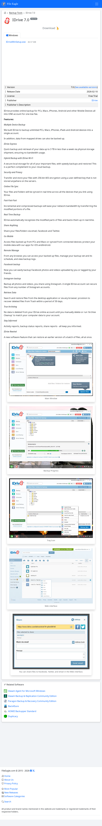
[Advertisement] (51, 64)
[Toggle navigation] (96, 4)
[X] (34, 770)
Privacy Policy (11, 783)
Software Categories (14, 796)
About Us (9, 779)
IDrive (95, 100)
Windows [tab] (13, 35)
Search (7, 801)
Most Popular (11, 788)
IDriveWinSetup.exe (16, 41)
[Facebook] (31, 770)
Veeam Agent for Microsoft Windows (26, 690)
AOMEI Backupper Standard (22, 711)
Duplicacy (13, 716)
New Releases (11, 792)
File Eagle (12, 3)
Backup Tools (15, 12)
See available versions (86, 87)
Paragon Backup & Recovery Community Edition (32, 701)
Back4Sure (13, 706)
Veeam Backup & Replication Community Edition (32, 696)
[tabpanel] (52, 41)
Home (7, 776)
